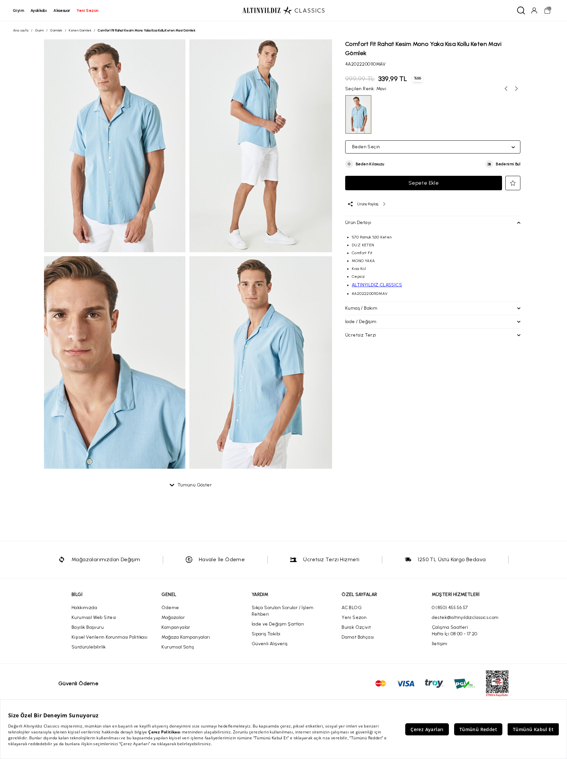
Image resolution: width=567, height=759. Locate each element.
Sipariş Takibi (266, 634)
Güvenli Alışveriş (270, 643)
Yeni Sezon (354, 617)
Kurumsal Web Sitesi (94, 617)
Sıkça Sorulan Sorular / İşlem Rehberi (283, 611)
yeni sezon (87, 10)
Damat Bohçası (358, 637)
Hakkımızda (84, 607)
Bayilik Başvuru (88, 627)
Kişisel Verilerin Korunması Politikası (109, 637)
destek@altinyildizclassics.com (465, 617)
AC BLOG (352, 607)
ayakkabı (39, 10)
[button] (364, 164)
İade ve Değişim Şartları (278, 624)
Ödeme (170, 607)
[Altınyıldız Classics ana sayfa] (283, 10)
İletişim (440, 643)
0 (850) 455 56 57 (450, 607)
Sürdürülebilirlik (89, 647)
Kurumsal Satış (177, 647)
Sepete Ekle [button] (424, 183)
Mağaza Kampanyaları (185, 637)
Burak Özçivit (356, 627)
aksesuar (61, 10)
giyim (18, 10)
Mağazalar (173, 617)
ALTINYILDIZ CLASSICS (377, 285)
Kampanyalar (175, 627)
